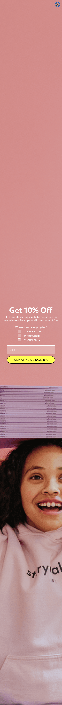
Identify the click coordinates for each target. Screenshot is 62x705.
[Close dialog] (57, 4)
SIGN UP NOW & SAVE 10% (31, 359)
